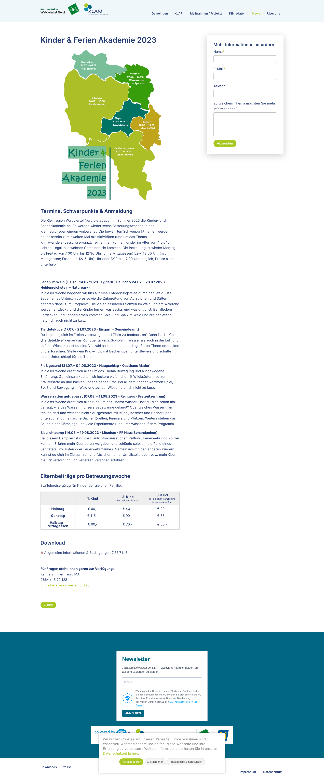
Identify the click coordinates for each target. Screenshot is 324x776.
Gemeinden (160, 13)
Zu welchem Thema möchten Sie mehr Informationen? (244, 106)
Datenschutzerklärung (120, 753)
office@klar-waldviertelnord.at (64, 585)
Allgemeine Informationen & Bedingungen (86, 553)
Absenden (225, 143)
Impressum (248, 772)
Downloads (48, 767)
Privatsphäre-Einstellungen (186, 761)
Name (218, 51)
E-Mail (219, 68)
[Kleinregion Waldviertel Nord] (74, 9)
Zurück (48, 605)
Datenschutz (272, 772)
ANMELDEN (133, 713)
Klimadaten (237, 13)
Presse (67, 767)
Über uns (273, 13)
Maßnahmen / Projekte (206, 13)
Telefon (219, 86)
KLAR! (179, 13)
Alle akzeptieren (131, 761)
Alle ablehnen (155, 761)
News (256, 13)
